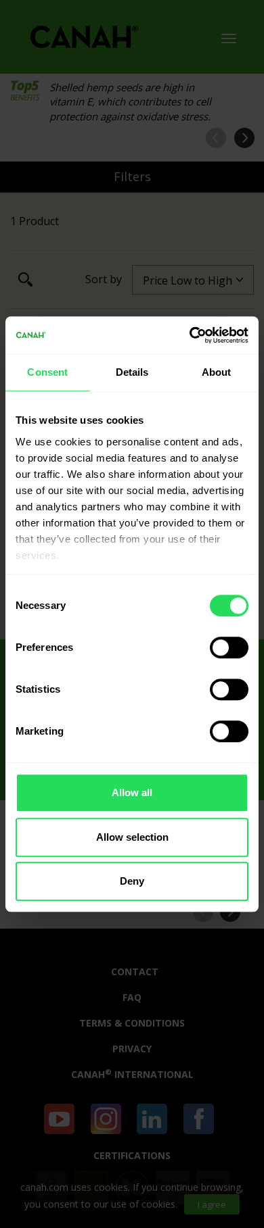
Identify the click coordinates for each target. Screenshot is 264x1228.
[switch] (229, 647)
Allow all (132, 792)
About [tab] (217, 372)
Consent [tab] (47, 372)
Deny (132, 881)
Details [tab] (132, 372)
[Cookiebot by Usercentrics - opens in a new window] (189, 335)
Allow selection (132, 837)
